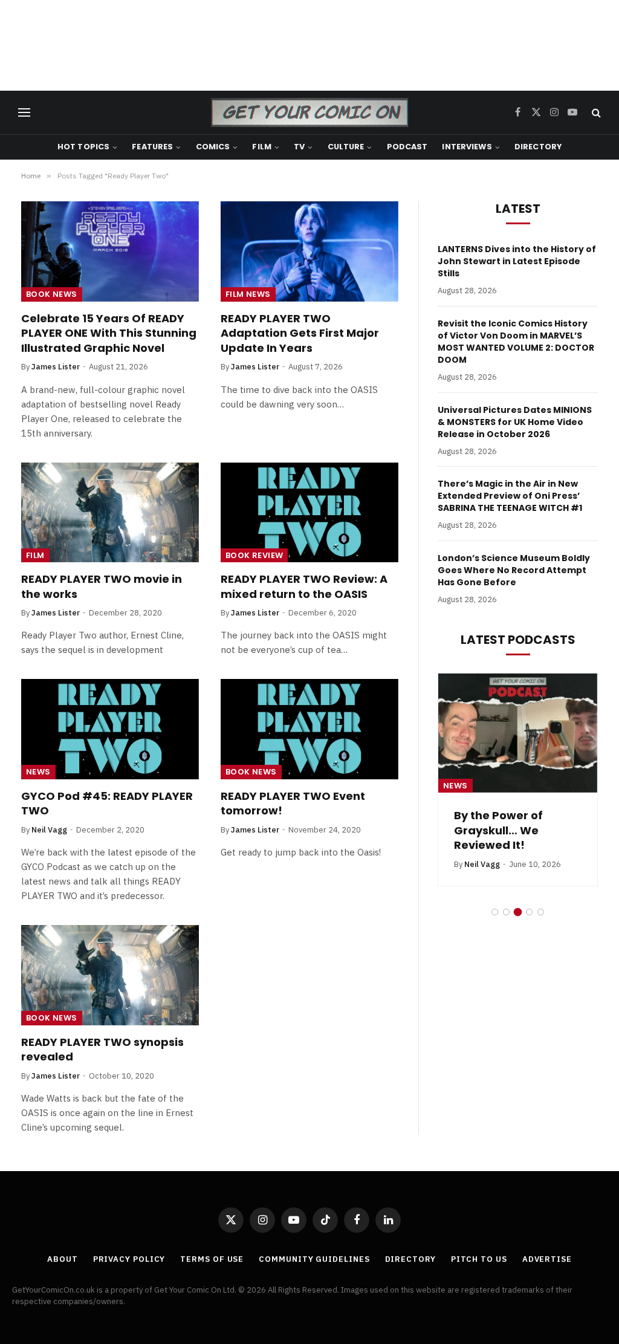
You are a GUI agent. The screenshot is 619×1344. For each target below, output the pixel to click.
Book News (51, 294)
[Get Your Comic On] (309, 112)
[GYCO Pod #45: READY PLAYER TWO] (110, 729)
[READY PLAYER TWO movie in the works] (110, 512)
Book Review (254, 555)
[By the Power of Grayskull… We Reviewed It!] (517, 733)
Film (261, 146)
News (38, 772)
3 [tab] (517, 912)
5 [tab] (540, 912)
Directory (538, 146)
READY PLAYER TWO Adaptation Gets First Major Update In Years (300, 333)
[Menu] (24, 112)
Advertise (547, 1259)
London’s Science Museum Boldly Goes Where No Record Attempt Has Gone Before (514, 570)
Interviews (466, 146)
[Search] (595, 112)
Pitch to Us (479, 1259)
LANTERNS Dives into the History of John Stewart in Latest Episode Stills (517, 261)
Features (152, 146)
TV (299, 146)
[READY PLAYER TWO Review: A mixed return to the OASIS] (309, 512)
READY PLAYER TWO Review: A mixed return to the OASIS (304, 586)
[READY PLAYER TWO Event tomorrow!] (309, 729)
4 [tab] (529, 912)
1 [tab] (495, 912)
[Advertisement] (309, 45)
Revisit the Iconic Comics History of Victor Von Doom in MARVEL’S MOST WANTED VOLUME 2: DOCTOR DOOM (516, 341)
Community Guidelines (314, 1259)
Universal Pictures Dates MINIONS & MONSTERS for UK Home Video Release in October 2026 (515, 422)
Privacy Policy (129, 1259)
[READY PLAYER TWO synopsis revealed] (110, 975)
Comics (213, 146)
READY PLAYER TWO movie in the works (101, 586)
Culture (346, 146)
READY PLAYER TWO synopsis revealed (102, 1049)
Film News (248, 294)
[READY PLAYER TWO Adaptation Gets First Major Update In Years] (309, 251)
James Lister (55, 367)
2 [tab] (506, 912)
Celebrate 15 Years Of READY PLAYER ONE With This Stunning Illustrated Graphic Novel (108, 333)
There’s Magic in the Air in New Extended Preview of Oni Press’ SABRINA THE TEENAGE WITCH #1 (510, 496)
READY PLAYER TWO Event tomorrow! (293, 803)
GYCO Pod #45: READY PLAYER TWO (107, 803)
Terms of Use (212, 1259)
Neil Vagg (49, 830)
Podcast (407, 146)
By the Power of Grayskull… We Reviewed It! (498, 830)
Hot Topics (83, 146)
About (62, 1259)
